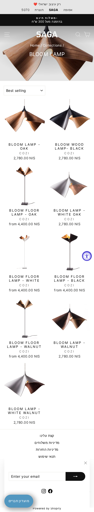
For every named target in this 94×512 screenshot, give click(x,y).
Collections (52, 45)
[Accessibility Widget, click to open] (87, 256)
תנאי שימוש (46, 456)
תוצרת (39, 10)
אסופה (68, 10)
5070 (25, 10)
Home (35, 45)
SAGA (53, 10)
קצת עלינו (47, 436)
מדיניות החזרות (47, 449)
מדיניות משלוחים (47, 443)
